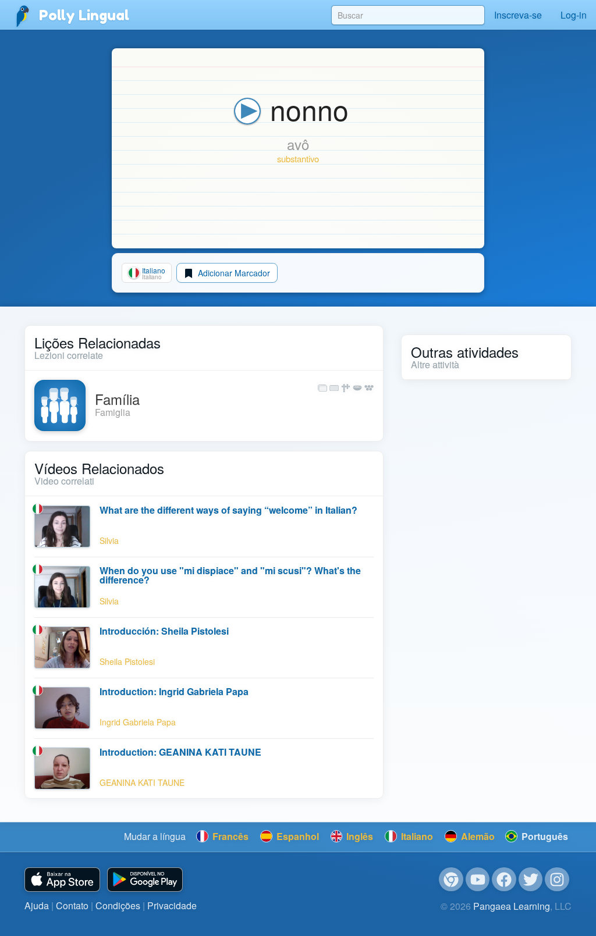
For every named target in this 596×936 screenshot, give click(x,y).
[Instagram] (557, 879)
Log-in (573, 15)
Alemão (477, 836)
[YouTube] (478, 879)
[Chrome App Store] (451, 879)
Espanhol (296, 836)
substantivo (298, 158)
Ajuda (36, 905)
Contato (72, 905)
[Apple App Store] (62, 879)
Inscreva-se (518, 15)
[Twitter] (531, 879)
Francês (229, 836)
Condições (117, 905)
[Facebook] (504, 879)
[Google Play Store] (145, 879)
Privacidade (172, 905)
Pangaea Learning (511, 906)
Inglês (358, 836)
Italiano (416, 836)
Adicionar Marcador (233, 273)
